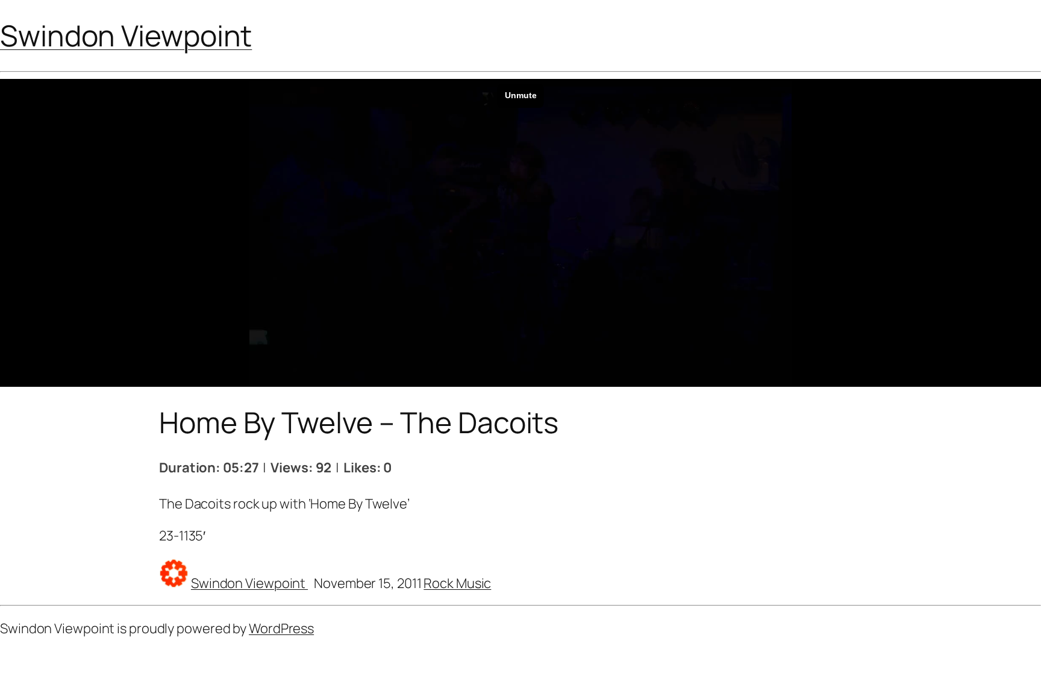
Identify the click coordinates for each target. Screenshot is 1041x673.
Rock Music (457, 583)
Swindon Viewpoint (126, 35)
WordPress (281, 628)
